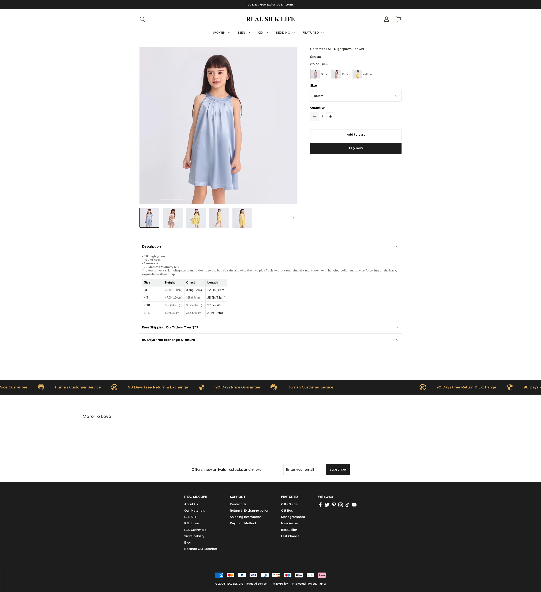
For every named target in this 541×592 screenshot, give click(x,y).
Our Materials (194, 510)
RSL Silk (190, 517)
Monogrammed (293, 517)
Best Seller (289, 530)
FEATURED (311, 32)
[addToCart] (356, 134)
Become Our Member (200, 549)
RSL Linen (191, 523)
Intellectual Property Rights (309, 583)
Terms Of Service (255, 583)
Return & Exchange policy (249, 510)
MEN (241, 32)
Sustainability (194, 536)
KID (260, 32)
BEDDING (283, 32)
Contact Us (238, 504)
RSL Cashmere (195, 530)
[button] (314, 116)
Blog (187, 542)
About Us (191, 504)
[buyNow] (356, 148)
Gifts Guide (289, 504)
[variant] (355, 95)
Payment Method (243, 523)
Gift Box (287, 510)
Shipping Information (246, 517)
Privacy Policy (279, 583)
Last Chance (290, 536)
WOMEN (219, 32)
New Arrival (290, 523)
